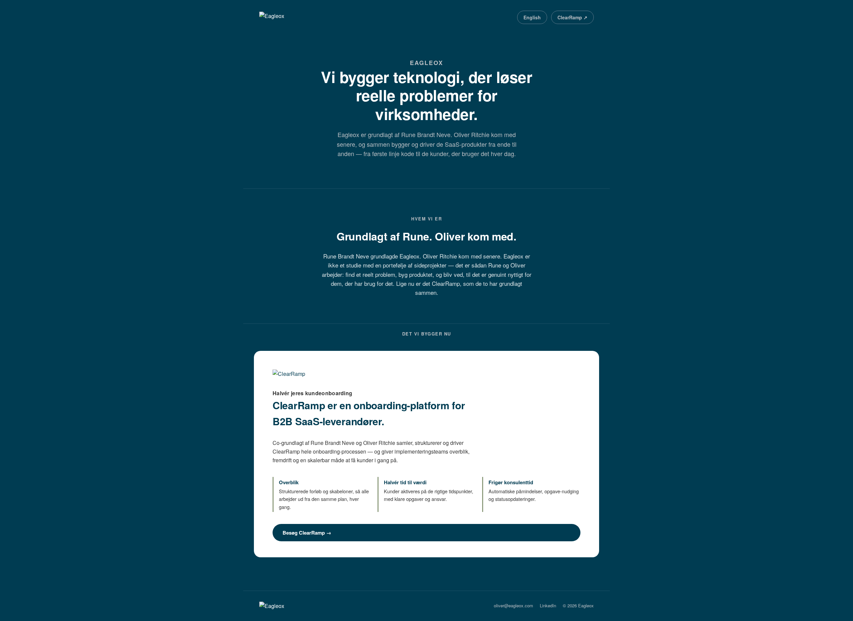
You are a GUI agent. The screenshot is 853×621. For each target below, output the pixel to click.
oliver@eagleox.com (513, 605)
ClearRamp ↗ (572, 17)
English (532, 17)
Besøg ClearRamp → (307, 532)
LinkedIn (548, 605)
